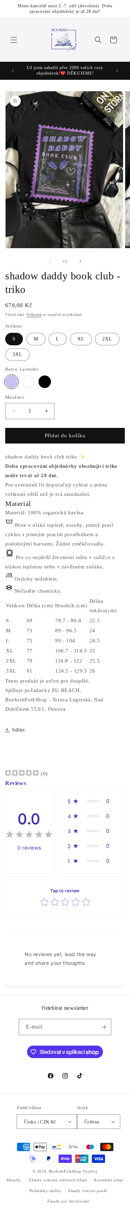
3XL (17, 354)
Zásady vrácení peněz (87, 1191)
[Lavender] (11, 381)
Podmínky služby (45, 1191)
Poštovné (34, 314)
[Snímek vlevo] (50, 261)
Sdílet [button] (18, 730)
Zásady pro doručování (68, 1201)
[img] (21, 773)
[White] (28, 381)
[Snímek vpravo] (80, 261)
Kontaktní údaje (108, 1180)
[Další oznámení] (117, 70)
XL (81, 338)
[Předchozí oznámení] (12, 70)
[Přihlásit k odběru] (103, 1027)
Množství (14, 397)
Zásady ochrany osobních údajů (58, 1180)
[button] (13, 40)
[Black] (44, 381)
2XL (107, 338)
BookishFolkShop (65, 1171)
